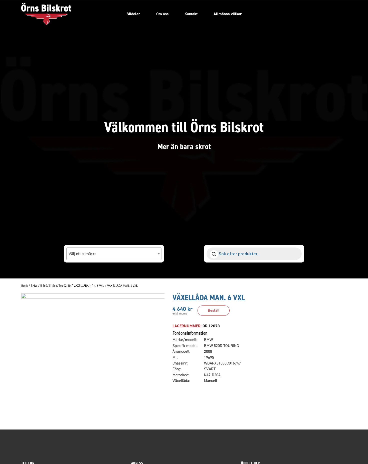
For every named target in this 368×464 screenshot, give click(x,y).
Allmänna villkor (228, 13)
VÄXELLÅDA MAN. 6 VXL (89, 286)
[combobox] (113, 254)
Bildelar (133, 13)
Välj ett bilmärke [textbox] (82, 253)
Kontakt (191, 13)
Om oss (162, 13)
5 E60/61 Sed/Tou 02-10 (55, 286)
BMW (34, 286)
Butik (24, 286)
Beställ (213, 310)
